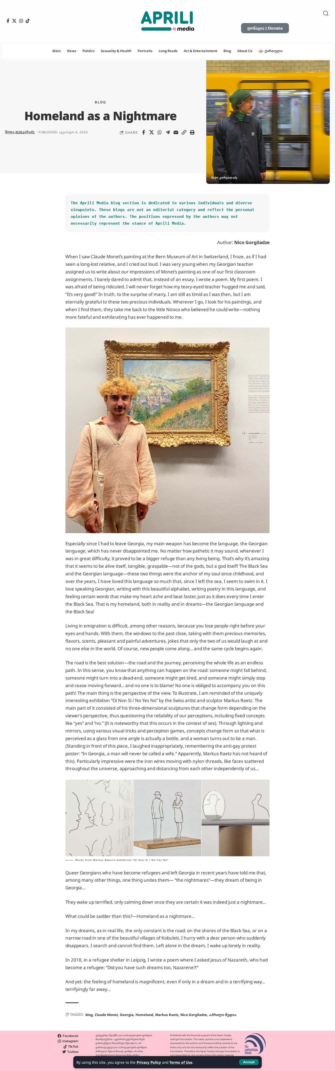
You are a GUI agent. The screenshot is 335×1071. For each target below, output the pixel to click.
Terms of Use (180, 1062)
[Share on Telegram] (167, 132)
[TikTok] (27, 21)
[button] (249, 1062)
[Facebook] (8, 21)
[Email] (176, 132)
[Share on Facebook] (143, 132)
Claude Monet (106, 1014)
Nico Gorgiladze (193, 1014)
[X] (14, 21)
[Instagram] (21, 21)
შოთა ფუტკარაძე (20, 132)
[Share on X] (151, 132)
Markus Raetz (166, 1014)
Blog (100, 102)
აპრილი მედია (223, 1014)
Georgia (126, 1014)
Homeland (144, 1014)
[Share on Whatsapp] (159, 132)
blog (89, 1014)
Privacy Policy (149, 1062)
